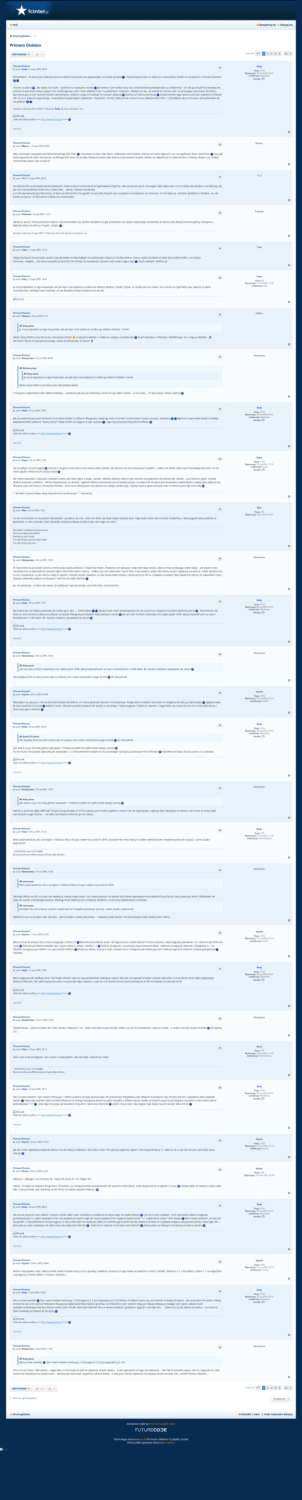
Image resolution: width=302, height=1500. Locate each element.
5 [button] (279, 53)
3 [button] (271, 53)
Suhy (259, 276)
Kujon (259, 457)
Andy (259, 66)
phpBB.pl (169, 1442)
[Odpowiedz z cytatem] (220, 67)
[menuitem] (14, 25)
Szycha (259, 691)
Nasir (259, 829)
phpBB (143, 1439)
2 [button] (267, 53)
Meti (259, 508)
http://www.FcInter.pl (52, 119)
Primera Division (25, 45)
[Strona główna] (32, 10)
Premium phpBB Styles (162, 1423)
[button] (258, 54)
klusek (259, 1168)
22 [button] (286, 53)
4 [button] (275, 53)
